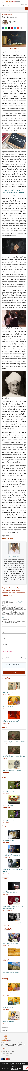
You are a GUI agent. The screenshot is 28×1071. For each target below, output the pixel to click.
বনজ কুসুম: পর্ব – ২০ (8, 791)
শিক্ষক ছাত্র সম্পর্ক (20, 593)
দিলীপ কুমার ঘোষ (12, 21)
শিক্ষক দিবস (5, 595)
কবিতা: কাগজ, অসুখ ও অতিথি (11, 721)
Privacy (24, 1063)
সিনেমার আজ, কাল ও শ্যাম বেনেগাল (12, 923)
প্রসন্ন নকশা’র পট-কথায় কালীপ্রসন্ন (12, 771)
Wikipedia (11, 538)
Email (4, 638)
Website (4, 644)
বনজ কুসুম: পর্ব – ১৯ (8, 820)
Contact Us (22, 1065)
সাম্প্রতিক (10, 14)
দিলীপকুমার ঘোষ (6, 593)
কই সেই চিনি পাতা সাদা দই (10, 892)
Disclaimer (18, 1063)
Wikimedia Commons (18, 536)
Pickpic (4, 538)
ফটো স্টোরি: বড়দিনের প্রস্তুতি (10, 943)
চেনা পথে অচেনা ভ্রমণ (8, 841)
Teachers (8, 590)
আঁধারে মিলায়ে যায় (8, 692)
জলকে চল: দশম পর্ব (8, 707)
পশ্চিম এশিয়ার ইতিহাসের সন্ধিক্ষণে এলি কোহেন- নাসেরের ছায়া (13, 907)
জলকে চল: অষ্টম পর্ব (8, 1022)
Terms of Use (6, 1065)
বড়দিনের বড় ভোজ (8, 806)
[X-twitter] (4, 1059)
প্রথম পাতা (3, 11)
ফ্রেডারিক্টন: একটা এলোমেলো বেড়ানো (12, 855)
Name (4, 632)
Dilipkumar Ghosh (12, 588)
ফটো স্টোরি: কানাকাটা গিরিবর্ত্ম (11, 972)
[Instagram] (9, 1059)
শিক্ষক (13, 593)
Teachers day (16, 590)
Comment (5, 625)
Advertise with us (14, 1065)
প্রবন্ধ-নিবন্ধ (8, 11)
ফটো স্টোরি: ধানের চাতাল (9, 958)
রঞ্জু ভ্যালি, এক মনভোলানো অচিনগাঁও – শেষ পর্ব (13, 870)
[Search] (26, 8)
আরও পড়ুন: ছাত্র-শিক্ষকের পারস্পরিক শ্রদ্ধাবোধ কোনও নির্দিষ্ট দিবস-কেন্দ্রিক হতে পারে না (14, 192)
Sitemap (14, 1066)
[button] (3, 28)
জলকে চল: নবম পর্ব (8, 1007)
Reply (3, 617)
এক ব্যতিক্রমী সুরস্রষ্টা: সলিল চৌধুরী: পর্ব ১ (14, 756)
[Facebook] (2, 1059)
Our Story (12, 1063)
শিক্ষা (10, 595)
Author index (5, 1063)
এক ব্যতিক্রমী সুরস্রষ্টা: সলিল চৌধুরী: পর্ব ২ (14, 742)
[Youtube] (7, 1059)
